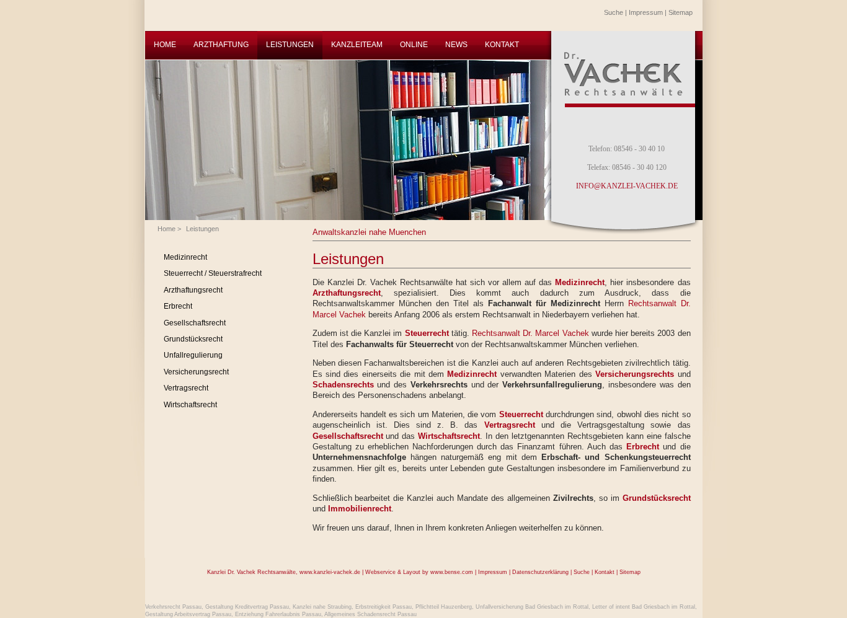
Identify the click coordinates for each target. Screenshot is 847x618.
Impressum (646, 12)
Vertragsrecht (186, 388)
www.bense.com (451, 572)
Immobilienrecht (359, 508)
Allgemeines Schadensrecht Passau (370, 614)
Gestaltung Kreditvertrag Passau (247, 607)
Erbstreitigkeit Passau (383, 607)
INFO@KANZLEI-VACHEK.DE (627, 186)
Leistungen (202, 228)
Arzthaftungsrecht (193, 290)
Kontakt (604, 572)
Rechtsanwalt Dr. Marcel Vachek (530, 333)
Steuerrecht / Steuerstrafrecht (213, 273)
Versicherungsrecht (196, 372)
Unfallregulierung (193, 355)
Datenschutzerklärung (540, 572)
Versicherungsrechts (634, 374)
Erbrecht (178, 306)
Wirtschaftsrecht (190, 404)
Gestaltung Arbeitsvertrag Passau (188, 614)
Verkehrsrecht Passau (173, 607)
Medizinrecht (185, 257)
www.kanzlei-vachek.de (329, 572)
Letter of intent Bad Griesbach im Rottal (643, 607)
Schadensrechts (343, 384)
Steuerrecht (427, 333)
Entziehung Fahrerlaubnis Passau (278, 614)
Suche (613, 12)
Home (166, 228)
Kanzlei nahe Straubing (322, 607)
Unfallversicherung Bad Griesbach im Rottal (532, 607)
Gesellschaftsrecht (195, 323)
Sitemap (680, 12)
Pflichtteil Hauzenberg (443, 607)
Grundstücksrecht (193, 339)
